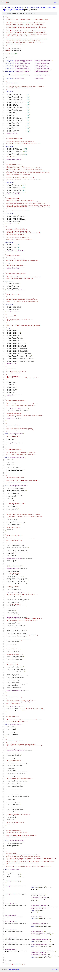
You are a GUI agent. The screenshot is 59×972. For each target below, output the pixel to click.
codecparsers (18, 10)
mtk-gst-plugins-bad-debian (15, 7)
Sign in (55, 2)
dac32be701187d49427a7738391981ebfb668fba (41, 7)
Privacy (13, 969)
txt (52, 969)
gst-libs (6, 10)
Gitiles (9, 969)
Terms (17, 969)
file (33, 13)
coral (3, 7)
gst (11, 10)
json (56, 969)
